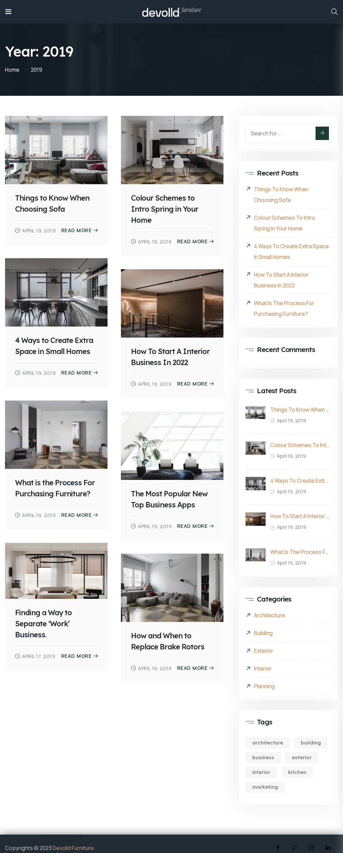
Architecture (269, 615)
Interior (263, 668)
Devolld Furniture (73, 848)
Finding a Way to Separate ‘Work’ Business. (43, 623)
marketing (265, 787)
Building (263, 633)
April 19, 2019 (39, 230)
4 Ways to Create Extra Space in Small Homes (291, 251)
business (263, 757)
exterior (302, 757)
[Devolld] (171, 11)
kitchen (297, 772)
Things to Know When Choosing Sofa (281, 195)
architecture (267, 742)
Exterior (263, 650)
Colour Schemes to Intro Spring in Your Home (164, 209)
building (311, 742)
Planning (264, 686)
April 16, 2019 (155, 668)
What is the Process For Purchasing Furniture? (284, 308)
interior (261, 772)
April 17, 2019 (38, 656)
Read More (76, 230)
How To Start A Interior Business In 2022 (281, 280)
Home (12, 69)
